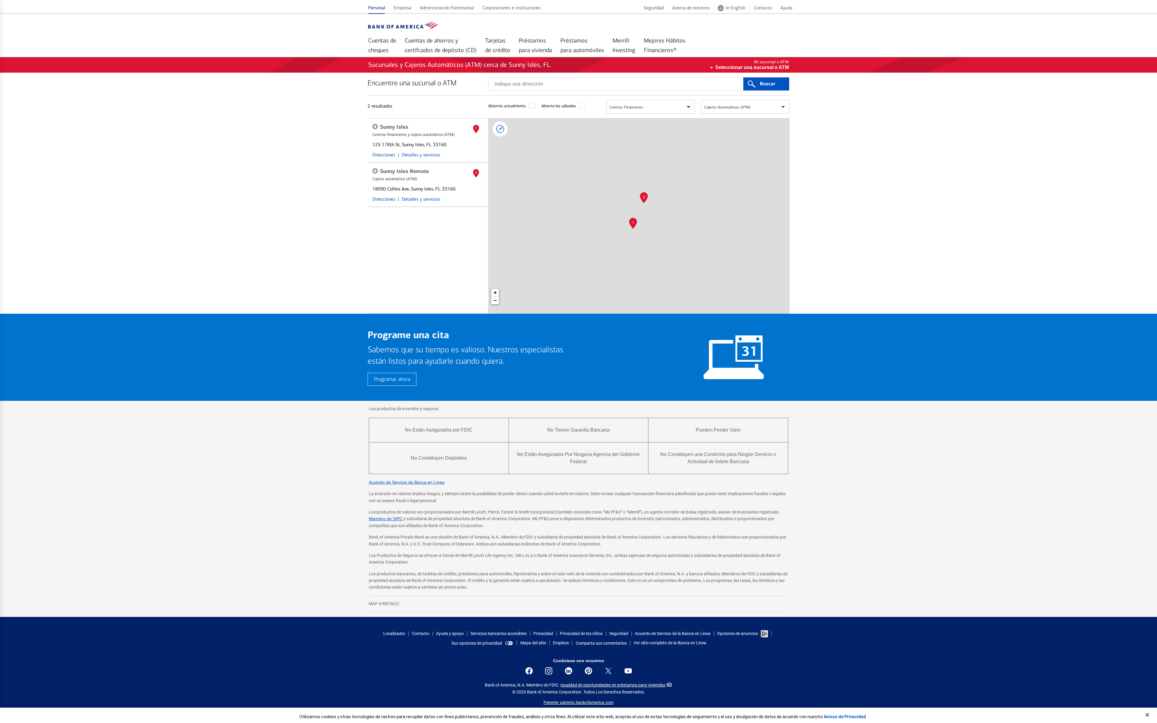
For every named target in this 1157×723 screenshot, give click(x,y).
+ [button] (495, 292)
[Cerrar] (1147, 714)
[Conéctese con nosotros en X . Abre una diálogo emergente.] (608, 670)
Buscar (767, 84)
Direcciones (383, 155)
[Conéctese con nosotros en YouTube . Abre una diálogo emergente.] (628, 670)
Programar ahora (392, 379)
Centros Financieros (626, 107)
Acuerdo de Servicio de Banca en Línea (406, 482)
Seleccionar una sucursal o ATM (752, 67)
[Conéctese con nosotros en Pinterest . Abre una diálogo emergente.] (588, 670)
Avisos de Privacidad (845, 716)
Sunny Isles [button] (394, 127)
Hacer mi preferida (375, 126)
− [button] (495, 300)
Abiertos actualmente (507, 105)
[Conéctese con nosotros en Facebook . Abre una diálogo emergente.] (529, 670)
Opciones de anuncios (738, 633)
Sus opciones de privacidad (476, 643)
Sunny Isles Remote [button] (404, 171)
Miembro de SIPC (386, 518)
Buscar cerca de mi (500, 129)
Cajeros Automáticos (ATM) (727, 107)
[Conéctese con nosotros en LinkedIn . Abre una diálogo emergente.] (568, 670)
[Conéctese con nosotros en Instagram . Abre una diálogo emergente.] (548, 670)
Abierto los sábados (558, 105)
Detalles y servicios (421, 155)
